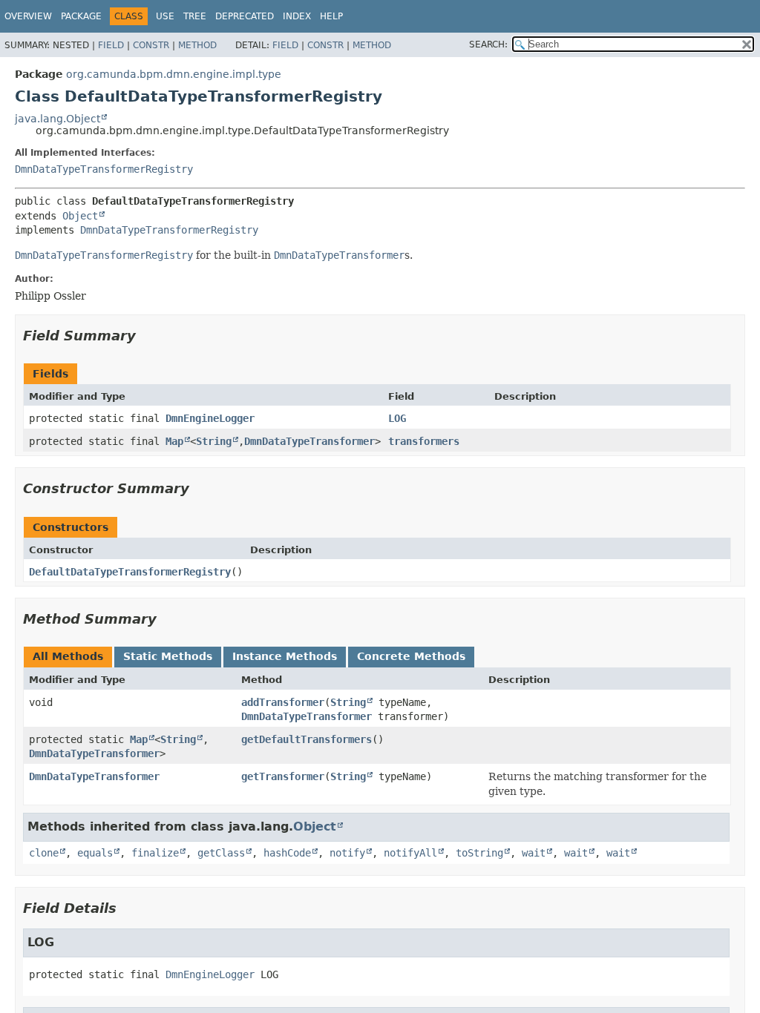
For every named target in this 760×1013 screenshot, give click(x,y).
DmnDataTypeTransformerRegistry (104, 169)
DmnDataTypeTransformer (309, 441)
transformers (423, 441)
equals (95, 853)
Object (80, 216)
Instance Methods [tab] (284, 656)
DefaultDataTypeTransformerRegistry (130, 572)
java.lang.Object (57, 119)
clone (44, 853)
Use (165, 16)
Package (81, 16)
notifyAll (410, 853)
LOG (397, 418)
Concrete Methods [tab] (411, 656)
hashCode (287, 853)
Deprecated (244, 16)
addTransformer (282, 702)
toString (479, 853)
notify (347, 853)
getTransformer (282, 776)
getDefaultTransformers (306, 739)
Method (197, 45)
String (214, 441)
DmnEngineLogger (210, 418)
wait (534, 853)
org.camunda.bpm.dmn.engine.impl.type (173, 74)
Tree (194, 16)
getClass (221, 853)
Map (174, 441)
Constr (151, 45)
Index (297, 16)
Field (111, 45)
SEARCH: (488, 44)
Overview (28, 16)
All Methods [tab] (68, 656)
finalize (155, 853)
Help (331, 16)
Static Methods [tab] (167, 656)
